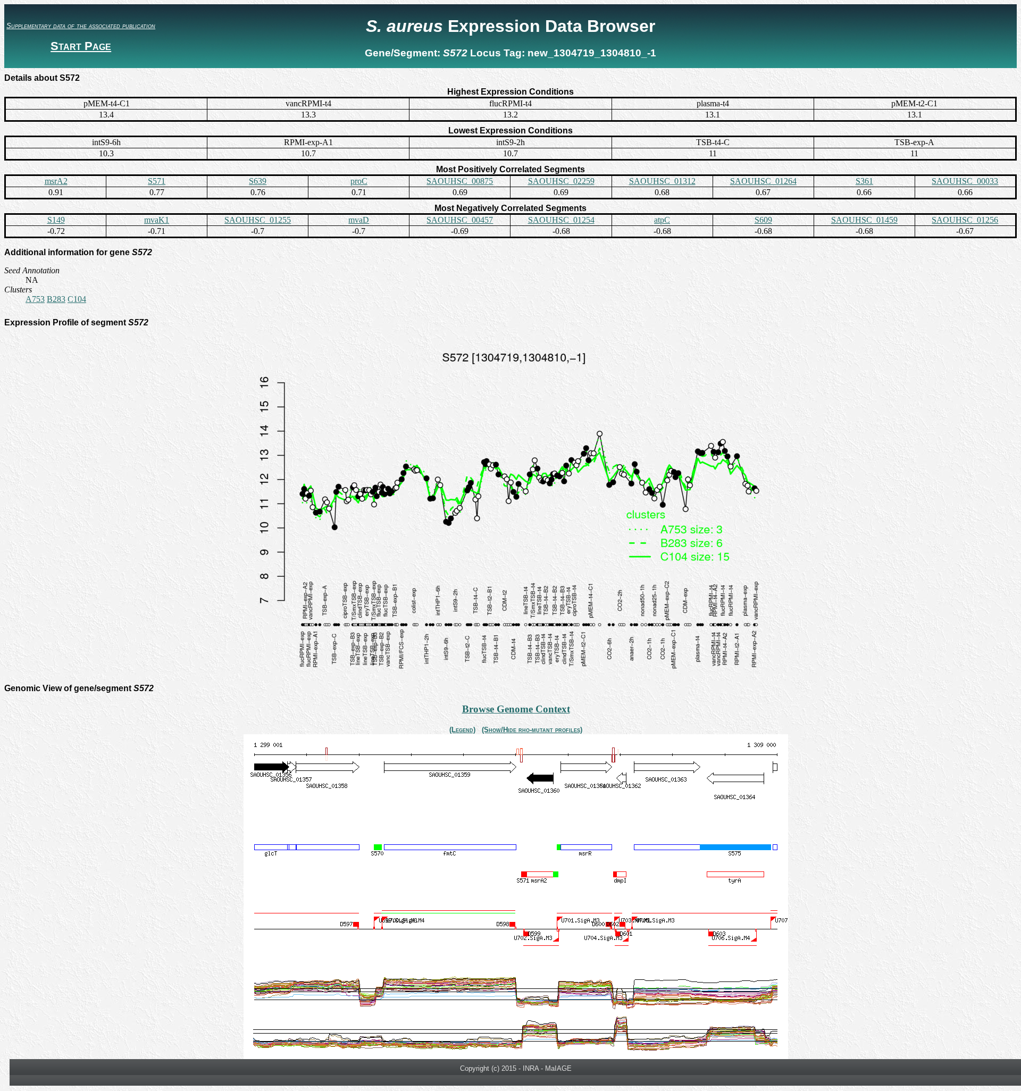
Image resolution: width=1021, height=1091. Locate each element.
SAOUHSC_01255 (257, 219)
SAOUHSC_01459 (864, 219)
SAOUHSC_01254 (561, 219)
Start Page (81, 46)
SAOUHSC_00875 (459, 181)
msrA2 (56, 181)
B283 (56, 299)
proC (358, 181)
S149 (56, 219)
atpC (662, 219)
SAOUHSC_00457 (459, 219)
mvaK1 (156, 219)
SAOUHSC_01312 (662, 181)
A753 (35, 299)
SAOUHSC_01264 (763, 181)
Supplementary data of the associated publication (80, 26)
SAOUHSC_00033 (965, 181)
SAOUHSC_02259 (561, 181)
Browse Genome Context (516, 709)
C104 (77, 299)
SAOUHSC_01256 (965, 219)
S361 (864, 181)
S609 (763, 219)
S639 (257, 181)
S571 (156, 181)
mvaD (358, 219)
